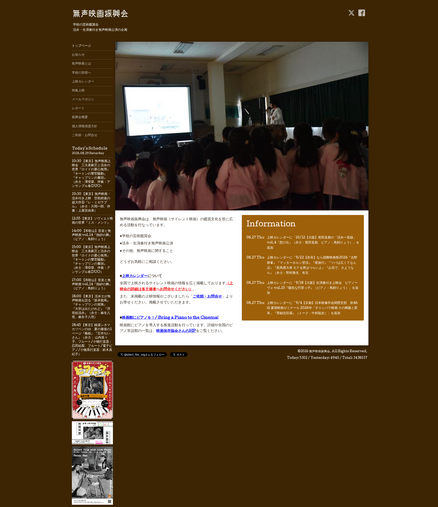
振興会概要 (80, 117)
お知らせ (78, 55)
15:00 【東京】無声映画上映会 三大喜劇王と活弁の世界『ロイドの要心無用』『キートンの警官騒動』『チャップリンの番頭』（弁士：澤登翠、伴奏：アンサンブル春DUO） (91, 260)
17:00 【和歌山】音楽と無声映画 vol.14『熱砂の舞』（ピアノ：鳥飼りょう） (92, 284)
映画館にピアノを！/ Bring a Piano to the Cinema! (170, 318)
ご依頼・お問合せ (207, 297)
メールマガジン (83, 99)
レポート (78, 108)
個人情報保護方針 (84, 126)
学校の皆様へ (81, 73)
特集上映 (78, 91)
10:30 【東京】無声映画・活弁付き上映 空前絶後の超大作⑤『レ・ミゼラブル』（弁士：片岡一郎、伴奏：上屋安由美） (91, 202)
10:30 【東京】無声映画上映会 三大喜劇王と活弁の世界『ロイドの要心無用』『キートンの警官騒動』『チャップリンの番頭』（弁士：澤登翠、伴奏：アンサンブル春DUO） (91, 174)
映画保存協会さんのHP (176, 331)
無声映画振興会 (319, 351)
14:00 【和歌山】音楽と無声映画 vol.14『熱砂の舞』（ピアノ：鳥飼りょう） (92, 235)
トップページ (81, 46)
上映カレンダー (135, 276)
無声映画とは (81, 64)
